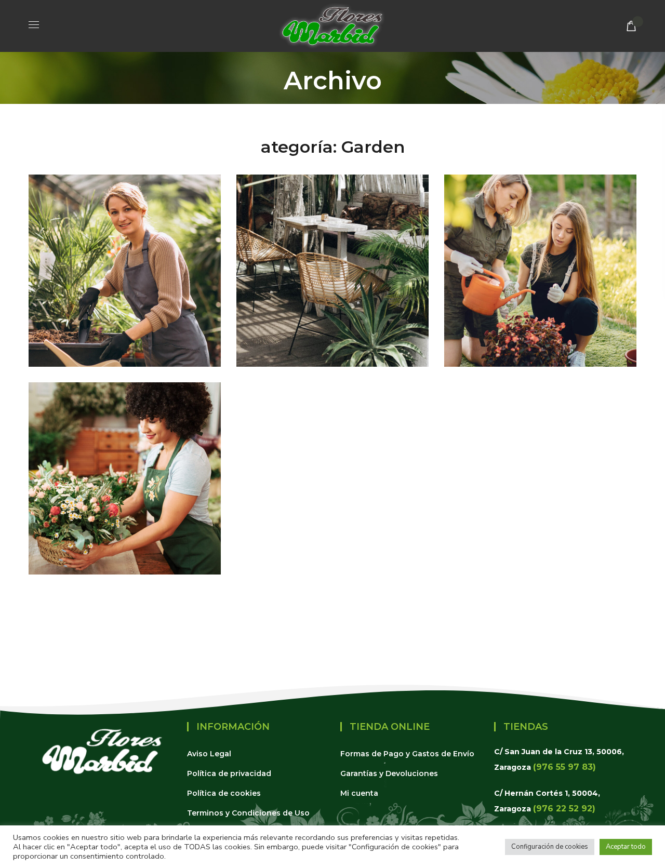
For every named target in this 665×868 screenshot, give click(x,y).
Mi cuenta (359, 793)
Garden (124, 340)
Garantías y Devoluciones (389, 773)
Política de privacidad (229, 773)
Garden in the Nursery (124, 361)
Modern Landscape (332, 361)
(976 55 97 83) (564, 767)
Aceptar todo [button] (626, 846)
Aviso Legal (209, 753)
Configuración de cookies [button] (549, 846)
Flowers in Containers (124, 569)
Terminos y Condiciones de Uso (248, 813)
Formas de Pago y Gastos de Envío (407, 753)
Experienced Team (541, 361)
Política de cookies (224, 793)
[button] (631, 26)
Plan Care (565, 340)
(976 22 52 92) (564, 808)
